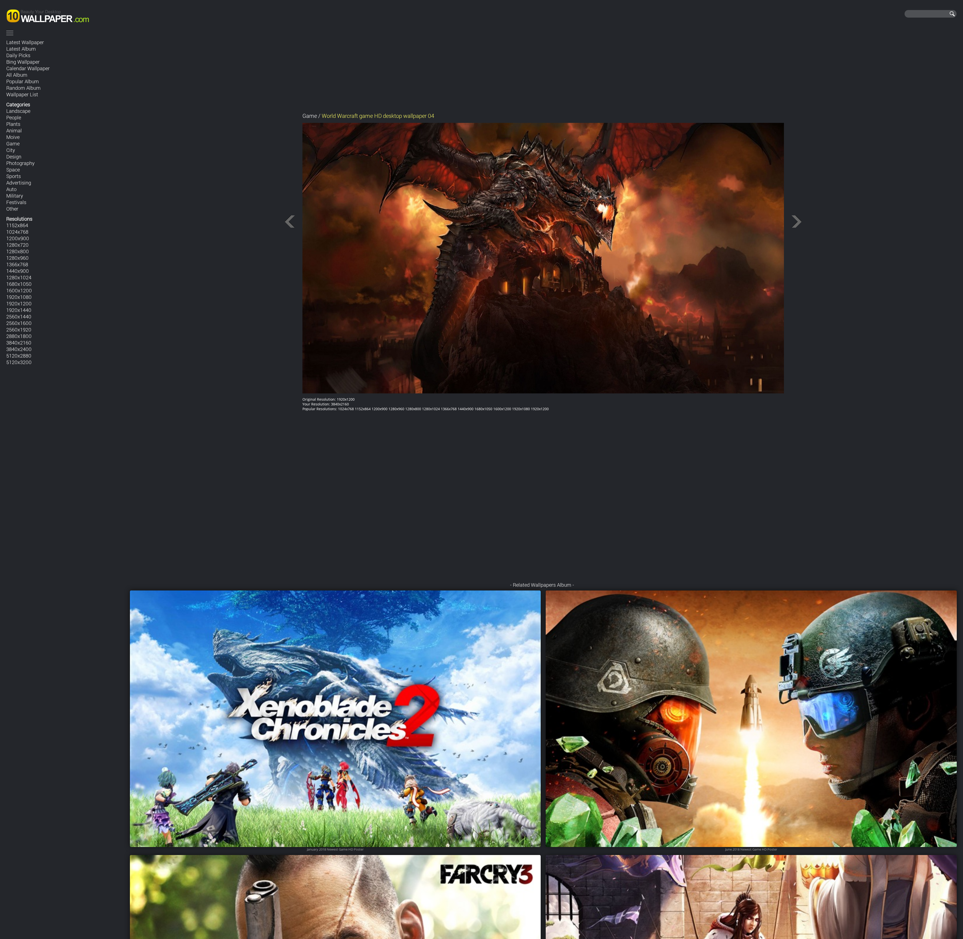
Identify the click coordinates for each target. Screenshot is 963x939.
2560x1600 (19, 323)
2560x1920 (18, 329)
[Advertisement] (543, 72)
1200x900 (17, 238)
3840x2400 (19, 349)
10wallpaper (64, 13)
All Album (16, 74)
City (10, 150)
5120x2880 (18, 355)
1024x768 (17, 231)
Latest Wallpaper (25, 42)
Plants (13, 124)
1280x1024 (18, 277)
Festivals (16, 202)
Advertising (18, 182)
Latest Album (21, 48)
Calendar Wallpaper (28, 68)
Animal (14, 130)
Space (13, 169)
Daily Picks (18, 55)
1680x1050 (19, 284)
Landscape (18, 111)
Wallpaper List (22, 94)
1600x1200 (19, 290)
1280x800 (17, 251)
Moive (13, 137)
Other (12, 208)
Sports (13, 176)
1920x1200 (19, 303)
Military (14, 195)
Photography (20, 163)
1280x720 (17, 244)
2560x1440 (18, 316)
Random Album (23, 87)
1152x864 (17, 225)
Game (13, 143)
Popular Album (22, 81)
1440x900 (17, 271)
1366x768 (17, 264)
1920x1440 (18, 310)
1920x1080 (19, 297)
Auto (11, 189)
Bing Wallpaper (23, 61)
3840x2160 (18, 342)
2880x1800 (19, 336)
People (13, 117)
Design (13, 156)
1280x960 (17, 257)
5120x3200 (19, 362)
